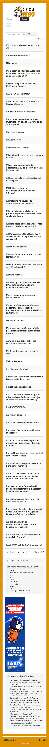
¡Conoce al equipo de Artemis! (20, 111)
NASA (12, 570)
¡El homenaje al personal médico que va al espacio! (23, 179)
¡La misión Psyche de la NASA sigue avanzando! (23, 431)
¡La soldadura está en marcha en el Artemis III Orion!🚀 (23, 535)
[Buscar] (29, 34)
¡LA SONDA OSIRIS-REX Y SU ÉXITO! (24, 544)
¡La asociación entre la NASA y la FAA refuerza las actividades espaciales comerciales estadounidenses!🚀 (24, 397)
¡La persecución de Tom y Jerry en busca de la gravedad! (22, 500)
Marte (12, 577)
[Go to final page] (24, 552)
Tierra (12, 579)
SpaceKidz (14, 581)
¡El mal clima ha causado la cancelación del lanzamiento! (20, 202)
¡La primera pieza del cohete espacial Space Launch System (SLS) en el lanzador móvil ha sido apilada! (24, 511)
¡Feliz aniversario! (14, 361)
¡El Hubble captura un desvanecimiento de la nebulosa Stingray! (21, 190)
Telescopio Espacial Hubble (20, 590)
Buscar (24, 19)
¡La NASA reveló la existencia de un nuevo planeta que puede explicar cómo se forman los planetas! (23, 476)
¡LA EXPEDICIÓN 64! (16, 407)
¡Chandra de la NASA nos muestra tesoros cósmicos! (22, 102)
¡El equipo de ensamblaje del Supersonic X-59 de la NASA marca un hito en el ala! (24, 168)
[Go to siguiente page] (18, 552)
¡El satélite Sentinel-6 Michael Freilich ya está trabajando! (24, 265)
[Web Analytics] (24, 743)
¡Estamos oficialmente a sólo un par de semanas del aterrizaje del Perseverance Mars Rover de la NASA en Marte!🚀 (24, 309)
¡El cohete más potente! (17, 147)
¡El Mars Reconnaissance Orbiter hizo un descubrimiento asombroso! (24, 225)
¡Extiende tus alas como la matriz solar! (22, 352)
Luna (11, 575)
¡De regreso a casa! (15, 131)
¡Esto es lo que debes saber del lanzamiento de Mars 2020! (21, 342)
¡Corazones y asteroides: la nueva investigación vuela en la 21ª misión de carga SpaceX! (24, 122)
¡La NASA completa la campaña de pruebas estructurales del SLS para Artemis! (23, 443)
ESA (11, 588)
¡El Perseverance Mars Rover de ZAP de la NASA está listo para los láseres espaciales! (23, 236)
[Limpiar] (34, 34)
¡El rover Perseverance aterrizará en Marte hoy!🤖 (23, 255)
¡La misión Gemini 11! (16, 414)
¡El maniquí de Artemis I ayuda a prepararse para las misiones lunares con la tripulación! (23, 213)
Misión (12, 586)
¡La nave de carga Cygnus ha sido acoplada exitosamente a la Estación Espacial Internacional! (23, 489)
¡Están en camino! (15, 320)
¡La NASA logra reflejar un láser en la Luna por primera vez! (23, 464)
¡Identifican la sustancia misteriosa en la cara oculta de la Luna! (24, 377)
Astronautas (14, 584)
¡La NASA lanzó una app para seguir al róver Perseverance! (24, 454)
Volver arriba (41, 740)
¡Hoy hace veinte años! (17, 368)
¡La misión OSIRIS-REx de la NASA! (23, 422)
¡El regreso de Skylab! (16, 246)
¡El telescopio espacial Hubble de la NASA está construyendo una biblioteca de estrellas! (23, 285)
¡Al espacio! (11, 63)
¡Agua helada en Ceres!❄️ (18, 55)
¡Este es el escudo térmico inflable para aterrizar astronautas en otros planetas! (23, 330)
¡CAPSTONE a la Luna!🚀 (18, 93)
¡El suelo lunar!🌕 (14, 274)
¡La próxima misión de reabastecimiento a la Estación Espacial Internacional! (21, 524)
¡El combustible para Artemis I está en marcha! (24, 156)
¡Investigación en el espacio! (19, 386)
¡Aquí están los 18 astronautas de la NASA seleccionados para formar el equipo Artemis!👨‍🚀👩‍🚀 (23, 73)
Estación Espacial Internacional (21, 572)
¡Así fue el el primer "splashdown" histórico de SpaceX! (22, 84)
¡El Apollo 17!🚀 (13, 139)
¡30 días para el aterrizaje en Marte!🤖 (23, 46)
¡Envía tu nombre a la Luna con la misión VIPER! (22, 296)
